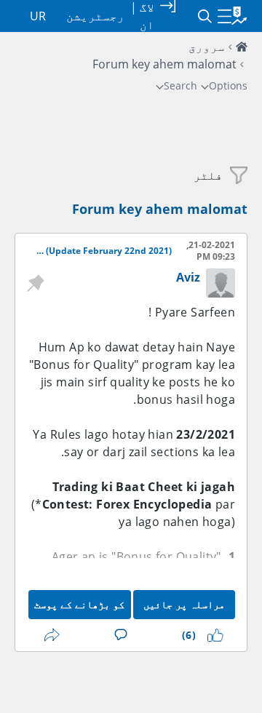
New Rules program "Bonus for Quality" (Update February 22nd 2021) (102, 251)
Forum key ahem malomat (159, 209)
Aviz (188, 277)
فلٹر (208, 175)
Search (180, 85)
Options (228, 85)
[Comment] (118, 635)
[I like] (212, 635)
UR (38, 16)
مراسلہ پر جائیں (184, 604)
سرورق (206, 47)
